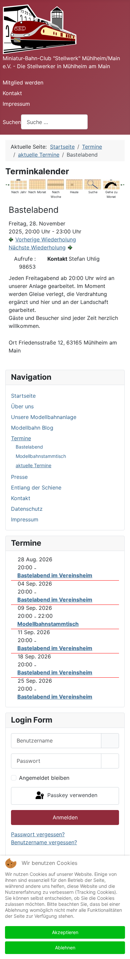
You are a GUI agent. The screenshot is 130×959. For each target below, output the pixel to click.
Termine (21, 438)
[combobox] (54, 121)
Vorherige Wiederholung (45, 239)
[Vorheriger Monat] (6, 184)
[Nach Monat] (37, 184)
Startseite (23, 395)
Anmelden (65, 817)
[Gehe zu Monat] (111, 184)
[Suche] (92, 184)
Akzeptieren (65, 932)
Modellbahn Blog (32, 427)
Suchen (12, 122)
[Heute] (74, 184)
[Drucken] (122, 169)
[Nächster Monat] (123, 184)
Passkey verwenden (71, 795)
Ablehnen (65, 947)
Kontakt (12, 93)
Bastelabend (29, 447)
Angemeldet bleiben (44, 777)
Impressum (16, 103)
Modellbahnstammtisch (41, 456)
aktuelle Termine (33, 465)
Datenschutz (27, 508)
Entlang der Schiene (36, 487)
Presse (19, 477)
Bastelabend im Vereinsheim (54, 575)
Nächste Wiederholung (37, 247)
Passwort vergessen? (38, 834)
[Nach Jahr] (18, 184)
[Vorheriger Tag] (8, 184)
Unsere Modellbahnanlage (43, 417)
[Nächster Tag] (121, 184)
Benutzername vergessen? (44, 842)
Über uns (22, 406)
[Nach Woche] (55, 184)
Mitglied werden (23, 82)
